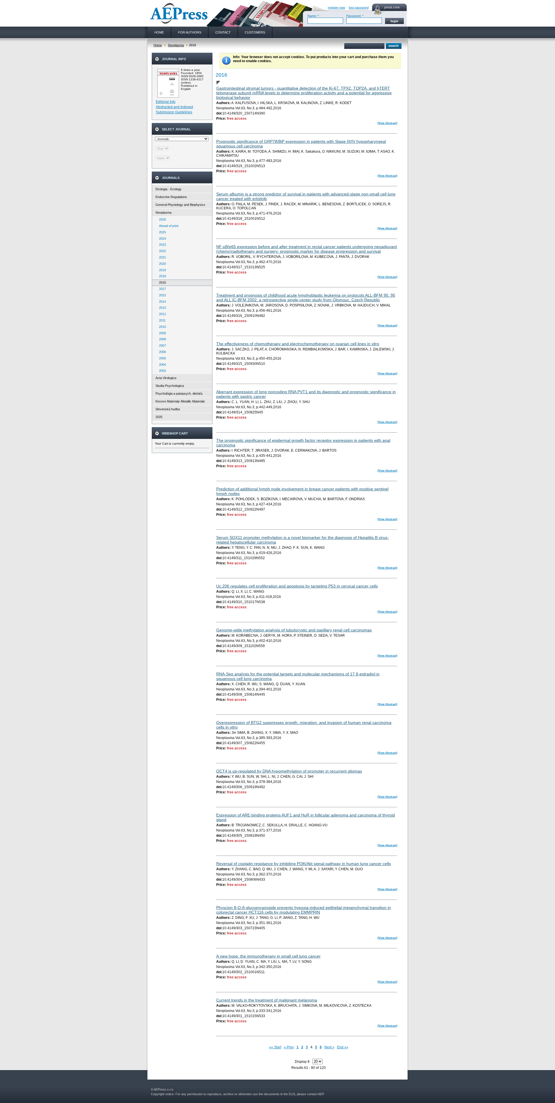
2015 (161, 295)
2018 (161, 276)
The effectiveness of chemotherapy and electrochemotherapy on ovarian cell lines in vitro (297, 343)
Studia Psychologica (170, 385)
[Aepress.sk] (178, 13)
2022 (161, 251)
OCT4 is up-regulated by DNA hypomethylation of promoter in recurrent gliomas (289, 771)
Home (157, 45)
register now (336, 7)
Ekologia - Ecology (169, 189)
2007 (161, 345)
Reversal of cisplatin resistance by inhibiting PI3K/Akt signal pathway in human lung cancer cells (303, 863)
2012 (161, 314)
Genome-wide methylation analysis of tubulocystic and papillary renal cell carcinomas (294, 630)
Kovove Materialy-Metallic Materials (180, 401)
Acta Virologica (166, 378)
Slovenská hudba (168, 409)
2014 (161, 301)
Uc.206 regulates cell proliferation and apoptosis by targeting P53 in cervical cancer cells (297, 586)
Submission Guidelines (174, 112)
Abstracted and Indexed (174, 107)
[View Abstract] (387, 123)
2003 (161, 370)
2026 (161, 219)
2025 (161, 232)
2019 (161, 270)
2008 (161, 339)
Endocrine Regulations (171, 197)
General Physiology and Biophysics (180, 204)
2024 (161, 238)
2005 (161, 358)
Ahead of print (167, 226)
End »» (342, 1047)
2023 (161, 244)
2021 (161, 257)
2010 (161, 326)
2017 (161, 289)
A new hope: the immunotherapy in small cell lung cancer (268, 956)
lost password (359, 7)
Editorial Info (165, 102)
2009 (161, 333)
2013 (161, 307)
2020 (161, 263)
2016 (161, 282)
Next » (329, 1047)
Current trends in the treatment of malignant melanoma (266, 1000)
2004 (161, 364)
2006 (161, 352)
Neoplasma (176, 45)
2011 (161, 320)
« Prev (289, 1047)
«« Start (275, 1047)
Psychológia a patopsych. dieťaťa (179, 393)
